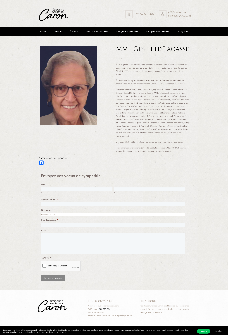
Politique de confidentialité (157, 31)
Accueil (43, 31)
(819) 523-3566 (104, 309)
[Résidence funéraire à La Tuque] (70, 10)
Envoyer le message (53, 278)
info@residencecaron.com (107, 306)
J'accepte (204, 331)
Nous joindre (182, 31)
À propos (74, 31)
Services (58, 31)
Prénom (44, 193)
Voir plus (218, 331)
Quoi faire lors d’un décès (97, 31)
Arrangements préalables (127, 31)
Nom (116, 193)
